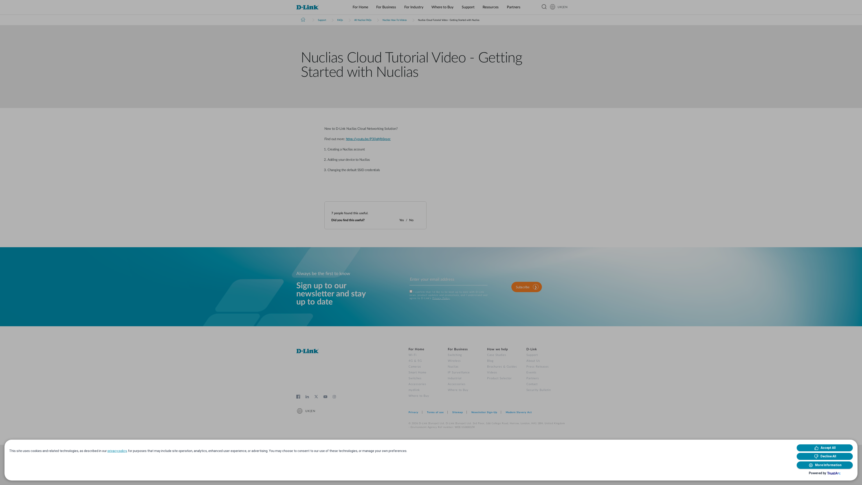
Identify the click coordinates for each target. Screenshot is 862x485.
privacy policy (117, 451)
